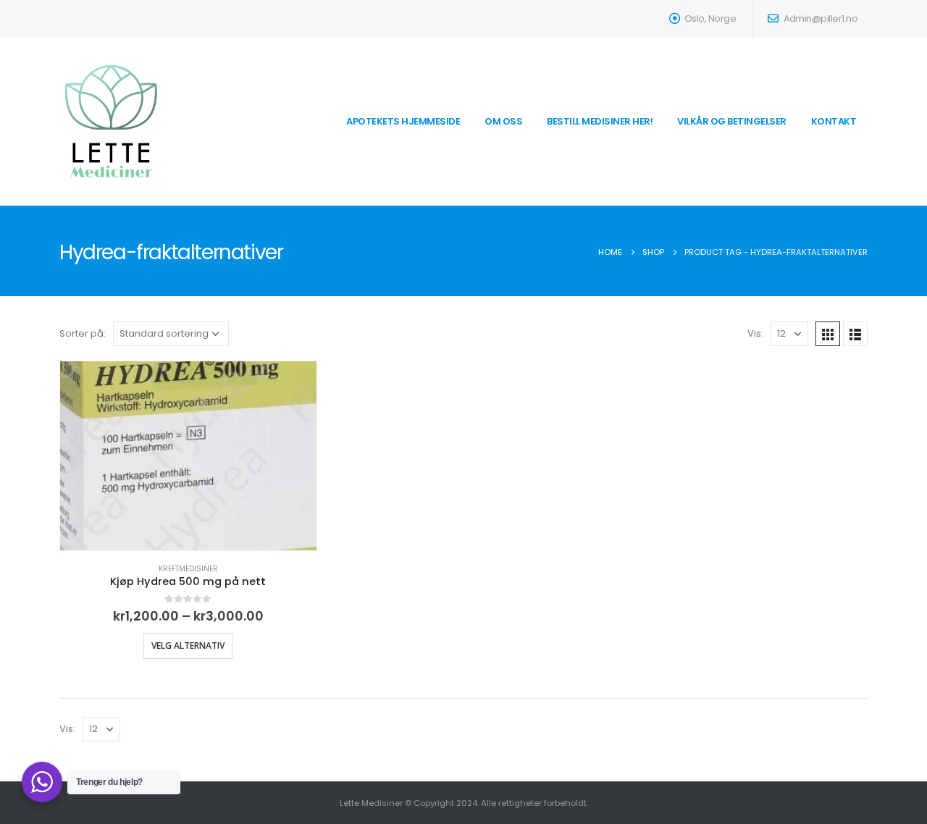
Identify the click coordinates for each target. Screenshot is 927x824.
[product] (188, 455)
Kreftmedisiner (188, 568)
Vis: (755, 333)
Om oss (503, 121)
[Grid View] (827, 333)
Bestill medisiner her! (600, 121)
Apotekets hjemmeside (403, 121)
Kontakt (834, 121)
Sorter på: (82, 333)
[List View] (855, 333)
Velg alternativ (188, 645)
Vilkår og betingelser (732, 121)
